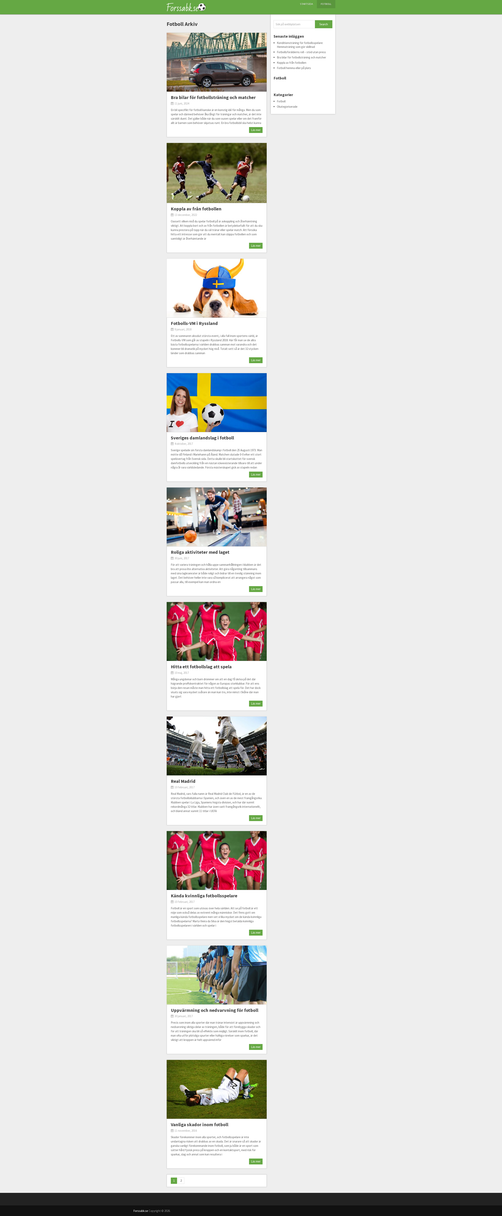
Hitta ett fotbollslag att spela (201, 667)
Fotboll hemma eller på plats (294, 68)
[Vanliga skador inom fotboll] (217, 1089)
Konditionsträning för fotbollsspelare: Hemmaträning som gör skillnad (300, 45)
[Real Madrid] (217, 746)
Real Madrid (183, 781)
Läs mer (256, 130)
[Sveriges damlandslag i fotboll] (217, 402)
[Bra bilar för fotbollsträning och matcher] (217, 62)
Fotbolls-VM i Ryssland (194, 323)
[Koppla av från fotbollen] (217, 173)
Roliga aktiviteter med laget (200, 552)
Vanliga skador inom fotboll (199, 1124)
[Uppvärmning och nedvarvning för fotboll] (217, 975)
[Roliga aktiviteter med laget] (217, 516)
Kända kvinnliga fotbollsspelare (204, 896)
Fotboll (326, 4)
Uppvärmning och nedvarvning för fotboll (214, 1010)
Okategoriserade (287, 106)
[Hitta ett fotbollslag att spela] (217, 631)
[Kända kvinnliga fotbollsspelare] (217, 860)
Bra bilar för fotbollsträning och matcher (213, 97)
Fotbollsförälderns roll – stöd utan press (301, 52)
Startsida (306, 4)
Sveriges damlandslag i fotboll (202, 438)
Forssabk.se (140, 1211)
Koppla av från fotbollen (196, 209)
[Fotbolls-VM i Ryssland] (217, 288)
